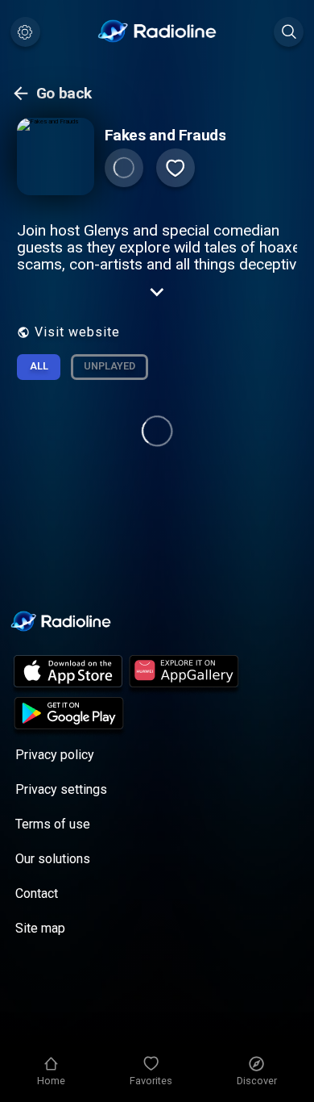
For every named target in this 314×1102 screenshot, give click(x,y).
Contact (36, 893)
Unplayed (109, 366)
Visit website (77, 332)
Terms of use (52, 824)
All (39, 366)
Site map (40, 928)
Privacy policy (54, 754)
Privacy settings (61, 789)
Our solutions (52, 858)
